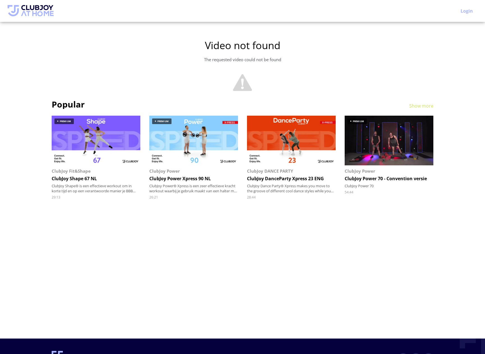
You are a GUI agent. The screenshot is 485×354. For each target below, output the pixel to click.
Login (467, 11)
